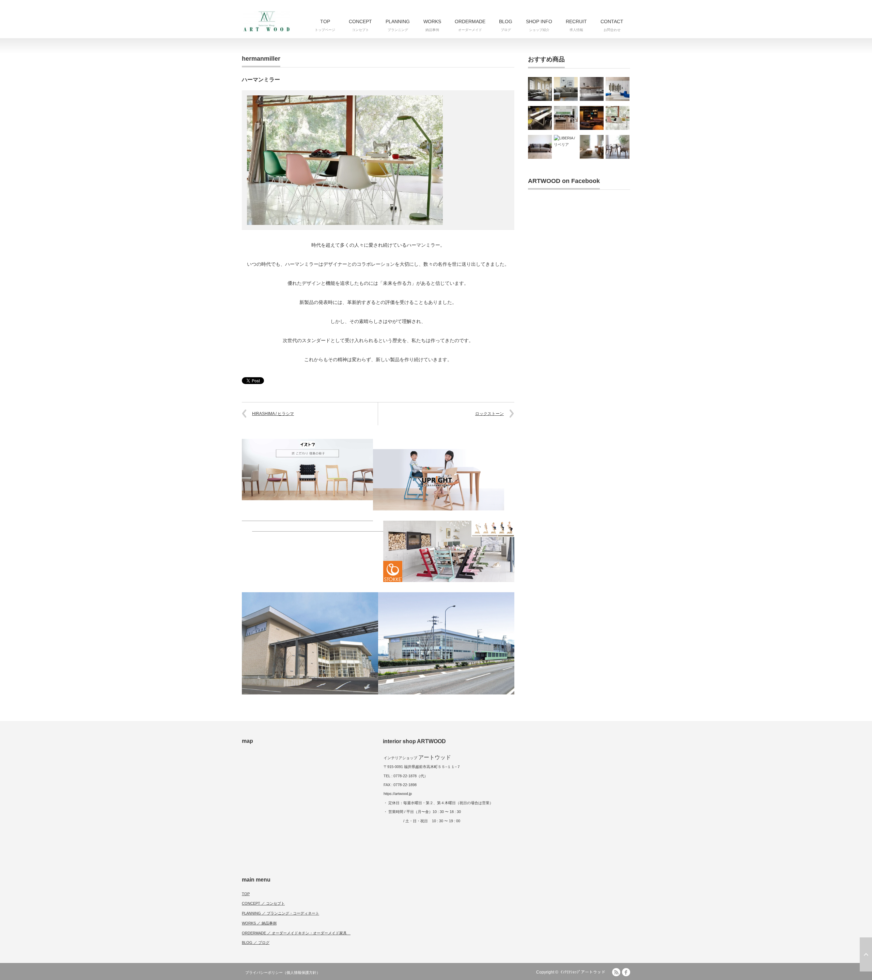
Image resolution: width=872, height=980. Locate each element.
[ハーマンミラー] (617, 118)
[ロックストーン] (592, 118)
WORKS (432, 25)
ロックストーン (489, 413)
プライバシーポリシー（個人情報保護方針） (282, 972)
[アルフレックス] (566, 89)
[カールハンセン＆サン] (592, 89)
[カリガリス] (566, 118)
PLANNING (398, 25)
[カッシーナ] (540, 89)
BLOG (505, 25)
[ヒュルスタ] (540, 118)
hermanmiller (261, 58)
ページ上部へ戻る (866, 954)
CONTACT (612, 25)
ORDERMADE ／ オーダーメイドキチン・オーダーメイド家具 (296, 933)
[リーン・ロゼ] (617, 89)
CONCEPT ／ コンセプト (263, 903)
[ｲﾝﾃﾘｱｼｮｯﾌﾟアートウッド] (266, 21)
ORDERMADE (470, 25)
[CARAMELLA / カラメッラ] (592, 147)
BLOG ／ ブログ (255, 942)
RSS (616, 972)
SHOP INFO (539, 25)
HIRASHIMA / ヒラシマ (273, 413)
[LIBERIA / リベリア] (566, 147)
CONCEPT (360, 25)
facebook (626, 972)
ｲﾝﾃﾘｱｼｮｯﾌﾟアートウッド (582, 972)
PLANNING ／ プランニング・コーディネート (280, 913)
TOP (325, 25)
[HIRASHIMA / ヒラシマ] (540, 147)
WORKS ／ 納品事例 (259, 923)
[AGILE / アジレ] (617, 147)
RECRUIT (576, 25)
